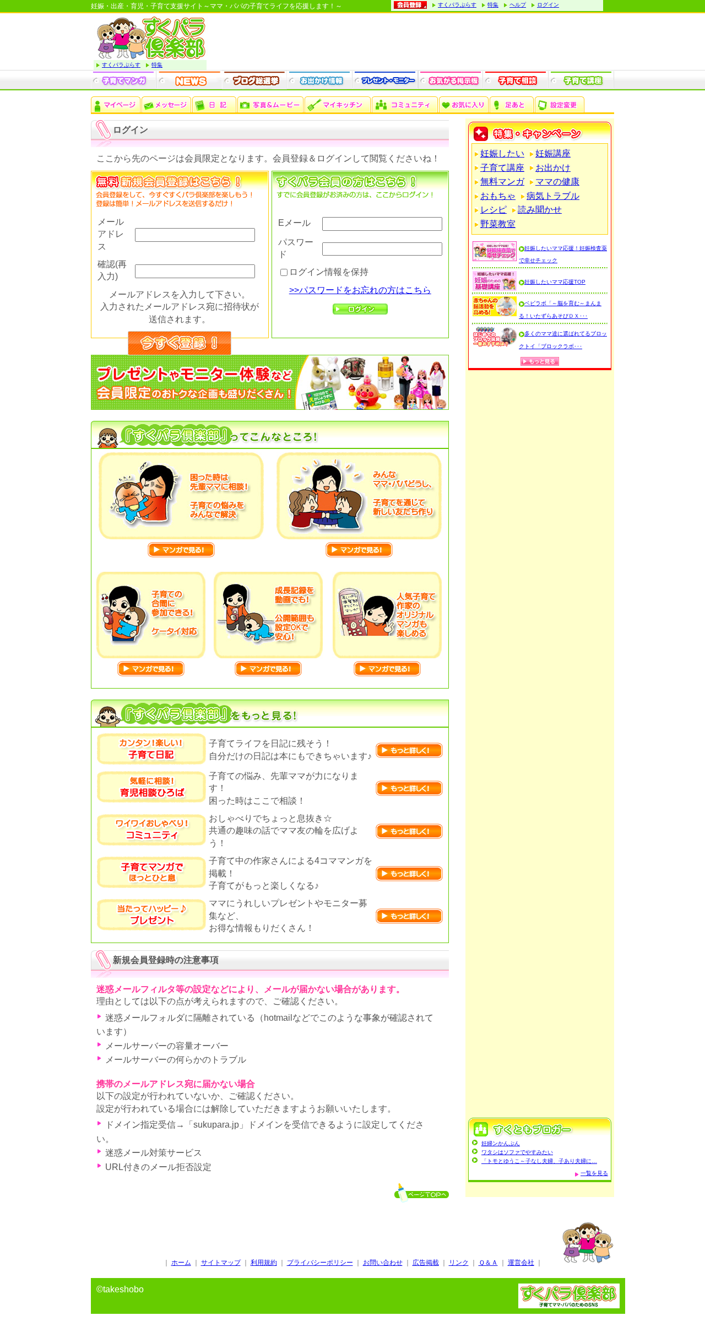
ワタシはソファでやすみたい (517, 1152)
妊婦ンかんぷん (500, 1143)
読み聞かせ (540, 209)
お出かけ (553, 167)
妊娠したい (502, 153)
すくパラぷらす (457, 5)
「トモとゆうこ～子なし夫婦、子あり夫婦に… (539, 1161)
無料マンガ (502, 181)
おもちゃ (498, 196)
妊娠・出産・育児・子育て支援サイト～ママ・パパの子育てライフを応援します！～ (216, 6)
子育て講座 (502, 167)
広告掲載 (426, 1262)
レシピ (493, 209)
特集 (492, 5)
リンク (459, 1262)
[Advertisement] (539, 745)
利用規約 (264, 1262)
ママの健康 (557, 181)
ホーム (181, 1262)
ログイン (548, 5)
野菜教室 (498, 224)
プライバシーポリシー (320, 1262)
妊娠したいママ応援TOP (554, 282)
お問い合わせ (383, 1262)
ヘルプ (517, 5)
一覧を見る (594, 1173)
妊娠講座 (553, 153)
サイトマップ (221, 1262)
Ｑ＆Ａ (488, 1262)
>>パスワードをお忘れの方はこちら (360, 290)
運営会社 (521, 1262)
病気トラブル (553, 196)
